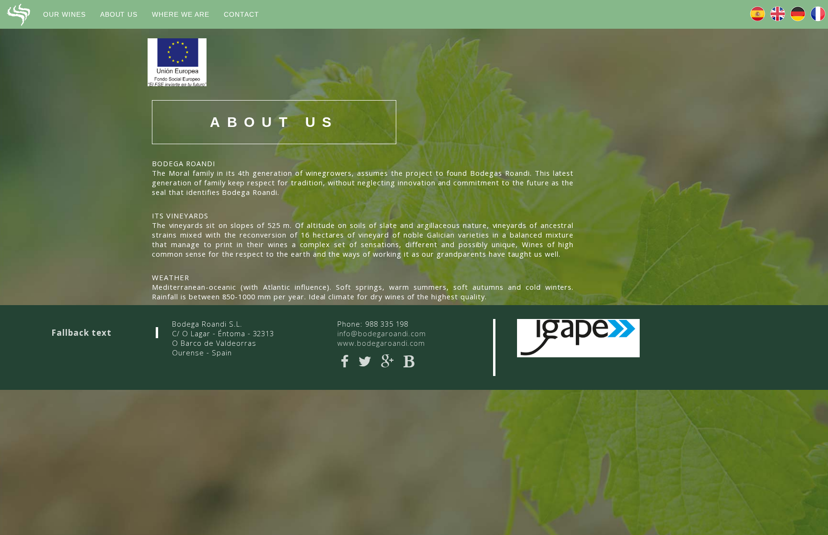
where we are (180, 14)
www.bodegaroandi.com (381, 343)
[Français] (818, 14)
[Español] (758, 14)
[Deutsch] (798, 14)
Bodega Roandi (18, 15)
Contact (241, 14)
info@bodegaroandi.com (381, 333)
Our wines (64, 14)
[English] (778, 14)
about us (119, 14)
